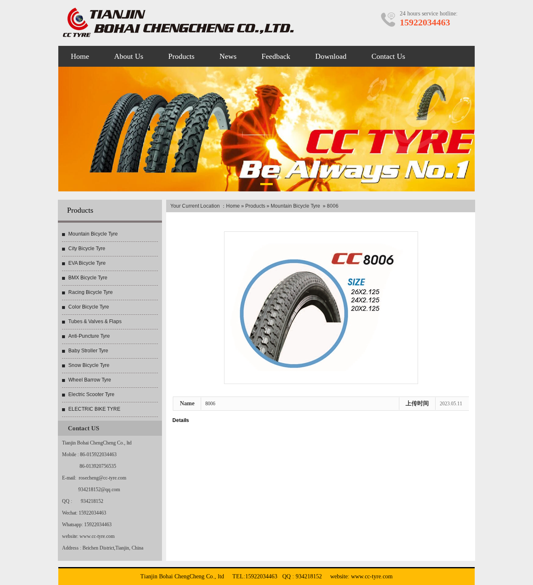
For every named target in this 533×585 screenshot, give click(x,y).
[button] (266, 185)
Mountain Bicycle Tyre (295, 206)
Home (233, 206)
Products (255, 206)
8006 (210, 404)
